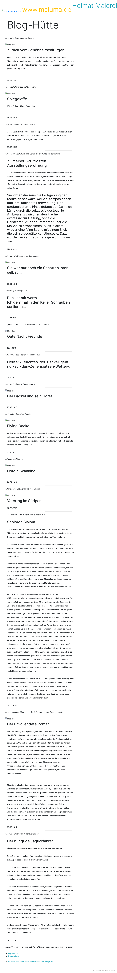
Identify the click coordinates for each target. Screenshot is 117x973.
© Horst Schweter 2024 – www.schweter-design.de (30, 961)
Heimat (83, 5)
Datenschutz (13, 956)
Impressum (13, 953)
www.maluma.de (46, 9)
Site (93, 970)
